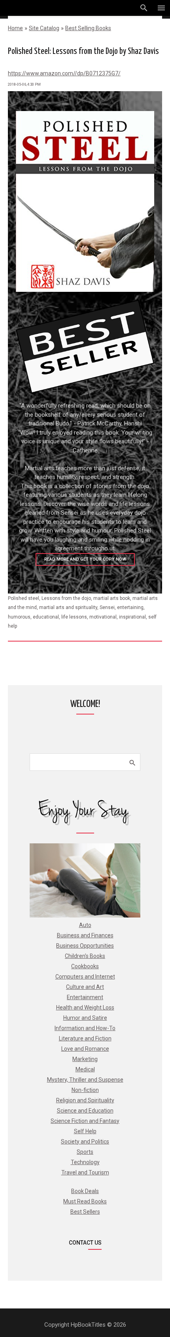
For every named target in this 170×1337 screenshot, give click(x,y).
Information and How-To (85, 1028)
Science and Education (85, 1110)
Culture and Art (85, 987)
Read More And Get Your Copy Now (85, 559)
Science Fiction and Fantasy (85, 1121)
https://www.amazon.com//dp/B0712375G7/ (64, 73)
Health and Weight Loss (85, 1007)
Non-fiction (85, 1090)
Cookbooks (85, 966)
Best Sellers (85, 1212)
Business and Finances (85, 935)
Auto (85, 925)
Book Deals (85, 1191)
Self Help (85, 1131)
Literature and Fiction (85, 1038)
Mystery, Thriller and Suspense (85, 1079)
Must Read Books (85, 1201)
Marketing (85, 1059)
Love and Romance (85, 1049)
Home (15, 28)
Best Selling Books (88, 28)
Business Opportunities (85, 945)
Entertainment (85, 997)
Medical (85, 1069)
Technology (85, 1162)
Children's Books (85, 956)
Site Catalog (44, 28)
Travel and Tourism (85, 1172)
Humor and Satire (85, 1018)
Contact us (85, 1242)
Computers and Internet (85, 976)
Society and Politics (85, 1141)
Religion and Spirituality (85, 1100)
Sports (85, 1152)
